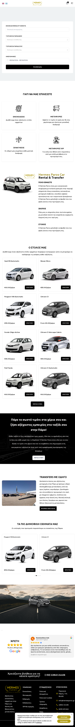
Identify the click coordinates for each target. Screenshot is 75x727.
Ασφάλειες (43, 708)
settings (39, 722)
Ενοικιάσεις (27, 691)
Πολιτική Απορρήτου (43, 693)
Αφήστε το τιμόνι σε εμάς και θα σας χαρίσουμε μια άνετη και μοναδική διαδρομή (56, 122)
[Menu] (72, 3)
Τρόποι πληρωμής (43, 703)
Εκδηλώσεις (27, 703)
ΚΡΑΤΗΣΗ (29, 287)
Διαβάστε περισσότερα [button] (36, 654)
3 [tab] (37, 575)
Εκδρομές (26, 699)
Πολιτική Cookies (45, 698)
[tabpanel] (20, 554)
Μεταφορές (27, 695)
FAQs (41, 712)
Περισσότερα (37, 404)
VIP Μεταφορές (28, 707)
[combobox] (37, 29)
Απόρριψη (64, 721)
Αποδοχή (64, 717)
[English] (3, 3)
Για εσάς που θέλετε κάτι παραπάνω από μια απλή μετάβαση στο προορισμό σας (56, 154)
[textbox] (17, 29)
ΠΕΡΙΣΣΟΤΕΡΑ (38, 458)
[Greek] (6, 3)
